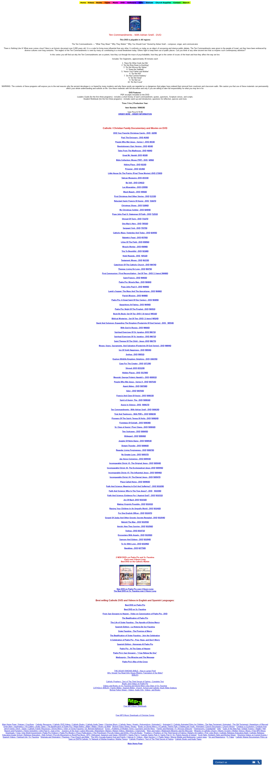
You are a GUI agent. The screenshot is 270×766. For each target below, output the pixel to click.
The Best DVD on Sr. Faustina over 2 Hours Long (135, 591)
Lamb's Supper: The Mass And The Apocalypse (128, 291)
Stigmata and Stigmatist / (51, 737)
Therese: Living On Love (129, 269)
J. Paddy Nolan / (164, 737)
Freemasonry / (200, 729)
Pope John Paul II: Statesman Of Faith (129, 214)
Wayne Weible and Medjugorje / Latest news (189, 737)
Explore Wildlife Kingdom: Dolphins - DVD (131, 359)
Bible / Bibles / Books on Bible (98, 726)
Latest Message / (87, 731)
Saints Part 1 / (134, 735)
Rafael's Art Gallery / (196, 733)
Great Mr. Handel (129, 155)
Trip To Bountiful (129, 251)
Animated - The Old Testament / (236, 724)
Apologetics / (19, 726)
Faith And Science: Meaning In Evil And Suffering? (128, 486)
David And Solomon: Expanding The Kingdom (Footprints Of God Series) (128, 323)
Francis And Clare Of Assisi (128, 396)
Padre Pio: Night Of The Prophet (129, 309)
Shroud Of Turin (129, 219)
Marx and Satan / (154, 731)
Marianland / (100, 731)
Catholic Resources (44, 724)
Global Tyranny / (249, 729)
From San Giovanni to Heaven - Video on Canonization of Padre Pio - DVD (135, 614)
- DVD (147, 133)
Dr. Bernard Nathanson (94, 729)
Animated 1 (156, 724)
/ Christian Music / (111, 724)
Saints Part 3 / (166, 735)
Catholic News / (125, 724)
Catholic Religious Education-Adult (234, 733)
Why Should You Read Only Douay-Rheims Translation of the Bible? (135, 673)
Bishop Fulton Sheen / (121, 726)
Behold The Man (128, 522)
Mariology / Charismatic (135, 731)
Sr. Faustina (34, 737)
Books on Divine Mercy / (148, 726)
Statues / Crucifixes (26, 724)
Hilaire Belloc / (79, 726)
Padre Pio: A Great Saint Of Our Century (129, 300)
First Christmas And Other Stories (129, 196)
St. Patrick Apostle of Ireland (184, 735)
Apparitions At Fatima (128, 305)
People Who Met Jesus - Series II (128, 382)
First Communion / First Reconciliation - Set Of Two (124, 273)
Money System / (225, 731)
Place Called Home (128, 482)
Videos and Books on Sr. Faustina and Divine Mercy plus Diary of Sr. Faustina (135, 686)
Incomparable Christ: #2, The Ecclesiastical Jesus (128, 468)
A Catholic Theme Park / (169, 726)
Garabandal (210, 729)
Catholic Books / (79, 724)
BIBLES (135, 675)
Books (133, 726)
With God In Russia (129, 328)
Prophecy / (149, 733)
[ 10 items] (145, 314)
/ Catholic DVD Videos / (62, 724)
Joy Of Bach (128, 500)
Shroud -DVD (131, 368)
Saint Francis (129, 278)
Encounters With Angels (128, 535)
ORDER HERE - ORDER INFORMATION (135, 114)
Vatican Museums (129, 178)
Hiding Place (130, 165)
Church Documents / (213, 726)
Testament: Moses (129, 260)
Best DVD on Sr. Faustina (135, 609)
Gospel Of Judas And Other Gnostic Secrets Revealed (128, 518)
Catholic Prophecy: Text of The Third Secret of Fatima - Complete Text (135, 681)
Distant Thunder (128, 446)
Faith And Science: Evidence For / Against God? (128, 495)
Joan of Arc (55, 731)
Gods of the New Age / (232, 729)
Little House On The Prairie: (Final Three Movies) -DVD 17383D (135, 173)
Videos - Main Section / (147, 737)
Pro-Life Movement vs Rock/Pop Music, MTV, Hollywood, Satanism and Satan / (86, 735)
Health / (259, 729)
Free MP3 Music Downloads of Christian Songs (135, 715)
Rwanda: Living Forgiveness (128, 450)
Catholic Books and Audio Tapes (188, 739)
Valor (128, 391)
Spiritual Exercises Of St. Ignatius (129, 332)
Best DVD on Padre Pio (135, 605)
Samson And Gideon (128, 539)
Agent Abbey (128, 386)
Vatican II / (132, 737)
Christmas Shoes (129, 205)
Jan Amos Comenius (128, 459)
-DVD (139, 155)
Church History (228, 726)
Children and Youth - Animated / (192, 726)
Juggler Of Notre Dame (128, 441)
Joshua (129, 354)
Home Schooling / (31, 731)
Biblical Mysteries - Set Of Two (125, 319)
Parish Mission (128, 296)
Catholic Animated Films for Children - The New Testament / (198, 724)
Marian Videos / (119, 731)
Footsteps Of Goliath (128, 423)
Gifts (219, 729)
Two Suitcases (128, 431)
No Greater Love (128, 455)
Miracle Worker (128, 247)
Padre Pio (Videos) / (51, 733)
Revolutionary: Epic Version (129, 146)
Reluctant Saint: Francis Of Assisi (128, 201)
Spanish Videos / (10, 737)
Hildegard (128, 436)
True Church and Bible (80, 737)
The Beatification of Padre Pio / (60, 726)
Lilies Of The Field (129, 242)
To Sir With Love (128, 544)
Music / (249, 731)
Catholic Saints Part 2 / (150, 735)
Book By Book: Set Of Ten (124, 314)
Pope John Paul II (129, 287)
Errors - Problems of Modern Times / (120, 729)
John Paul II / (45, 731)
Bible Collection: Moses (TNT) (129, 160)
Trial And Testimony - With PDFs (128, 414)
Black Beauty (129, 192)
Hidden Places (128, 373)
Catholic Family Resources (39, 729)
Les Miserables (128, 187)
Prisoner (129, 169)
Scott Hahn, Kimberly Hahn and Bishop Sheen (217, 735)
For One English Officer (128, 513)
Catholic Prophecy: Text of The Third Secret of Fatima (151, 739)
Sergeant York (129, 228)
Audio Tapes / (41, 726)
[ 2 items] (160, 273)
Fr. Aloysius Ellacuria (183, 729)
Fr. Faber (230, 737)
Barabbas (128, 548)
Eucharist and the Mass (145, 729)
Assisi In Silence (128, 405)
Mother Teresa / (239, 731)
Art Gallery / (30, 726)
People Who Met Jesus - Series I (129, 142)
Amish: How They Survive (128, 526)
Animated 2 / (168, 724)
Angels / (136, 724)
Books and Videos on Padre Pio (135, 684)
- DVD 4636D (143, 138)
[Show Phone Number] (259, 762)
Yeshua (128, 531)
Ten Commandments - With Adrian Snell (128, 410)
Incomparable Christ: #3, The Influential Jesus (128, 473)
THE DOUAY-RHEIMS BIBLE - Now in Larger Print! (135, 671)
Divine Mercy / (58, 729)
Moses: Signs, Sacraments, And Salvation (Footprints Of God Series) (129, 346)
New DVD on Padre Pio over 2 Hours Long (135, 589)
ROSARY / (124, 735)
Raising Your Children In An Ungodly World (128, 509)
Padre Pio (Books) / (68, 733)
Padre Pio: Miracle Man (129, 282)
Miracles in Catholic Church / (206, 731)
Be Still (129, 183)
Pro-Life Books (136, 733)
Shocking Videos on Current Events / (252, 735)
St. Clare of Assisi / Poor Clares (128, 427)
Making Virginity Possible (128, 504)
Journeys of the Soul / (71, 731)
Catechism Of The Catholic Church (129, 265)
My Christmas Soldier (129, 210)
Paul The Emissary (129, 138)
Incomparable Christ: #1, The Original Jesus (128, 463)
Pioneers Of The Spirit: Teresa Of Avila (128, 418)
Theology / (66, 737)
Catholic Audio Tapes (94, 724)
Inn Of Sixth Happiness (129, 350)
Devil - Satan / (22, 729)
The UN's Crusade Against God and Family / (109, 737)
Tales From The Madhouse (129, 151)
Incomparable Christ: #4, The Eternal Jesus (128, 477)
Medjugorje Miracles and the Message (177, 731)
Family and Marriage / (166, 729)
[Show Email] (254, 762)
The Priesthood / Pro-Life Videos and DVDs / (111, 733)
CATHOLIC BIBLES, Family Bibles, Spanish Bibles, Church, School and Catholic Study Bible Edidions (135, 688)
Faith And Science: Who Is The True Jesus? (128, 491)
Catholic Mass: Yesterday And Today (129, 233)
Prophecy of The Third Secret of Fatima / (171, 733)
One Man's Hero (129, 224)
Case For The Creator (128, 364)
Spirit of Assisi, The (128, 400)
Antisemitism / (146, 724)
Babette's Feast (128, 238)
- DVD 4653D (149, 142)
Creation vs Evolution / (246, 726)
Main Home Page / (9, 724)
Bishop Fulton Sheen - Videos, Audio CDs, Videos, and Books (135, 690)
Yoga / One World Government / (29, 733)
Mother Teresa (122, 739)
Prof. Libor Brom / (212, 733)
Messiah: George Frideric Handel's (128, 377)
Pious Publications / (84, 733)
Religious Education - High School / (38, 735)
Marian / (109, 731)
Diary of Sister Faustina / (74, 729)
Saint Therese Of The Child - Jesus (129, 341)
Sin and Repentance (217, 737)
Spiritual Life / (23, 737)
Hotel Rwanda (129, 256)
